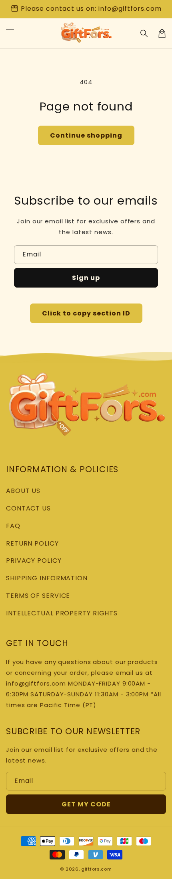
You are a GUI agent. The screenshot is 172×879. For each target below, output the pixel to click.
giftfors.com (96, 869)
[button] (144, 33)
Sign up (86, 277)
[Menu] (10, 33)
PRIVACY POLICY (34, 560)
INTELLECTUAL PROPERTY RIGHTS (62, 613)
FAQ (13, 525)
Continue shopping (86, 135)
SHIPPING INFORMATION (47, 578)
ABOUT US (23, 490)
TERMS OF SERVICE (38, 595)
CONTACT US (28, 508)
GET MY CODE (86, 804)
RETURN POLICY (32, 543)
